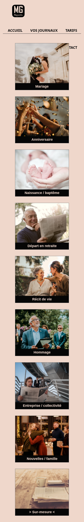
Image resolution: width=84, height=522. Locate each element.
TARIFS (71, 30)
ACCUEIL (15, 30)
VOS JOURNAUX (44, 30)
